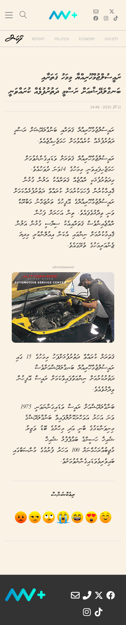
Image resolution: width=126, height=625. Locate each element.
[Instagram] (87, 612)
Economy (87, 39)
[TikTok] (99, 612)
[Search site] (23, 15)
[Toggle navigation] (9, 15)
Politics (61, 39)
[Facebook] (110, 595)
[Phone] (87, 595)
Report (38, 39)
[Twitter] (99, 595)
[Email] (75, 595)
